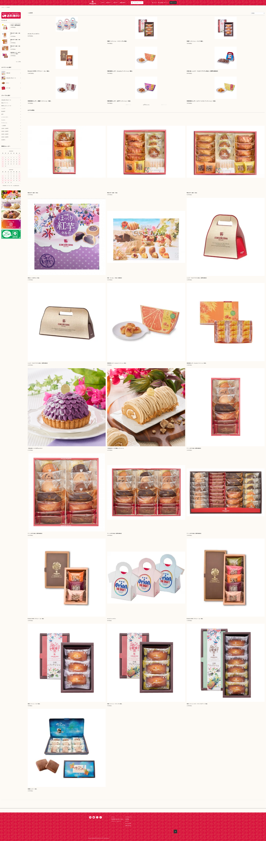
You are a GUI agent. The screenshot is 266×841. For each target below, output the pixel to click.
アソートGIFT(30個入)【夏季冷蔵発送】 (194, 533)
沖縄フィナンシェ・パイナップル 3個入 (117, 41)
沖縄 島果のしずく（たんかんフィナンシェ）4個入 (119, 71)
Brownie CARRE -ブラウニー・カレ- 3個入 (38, 71)
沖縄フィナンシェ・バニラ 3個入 (195, 41)
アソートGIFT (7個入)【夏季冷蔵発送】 (194, 448)
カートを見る (128, 823)
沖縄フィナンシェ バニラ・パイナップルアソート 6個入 (197, 703)
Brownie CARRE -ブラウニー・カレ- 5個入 (195, 618)
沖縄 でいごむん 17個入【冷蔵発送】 (114, 277)
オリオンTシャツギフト (33, 33)
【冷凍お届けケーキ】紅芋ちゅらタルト (35, 448)
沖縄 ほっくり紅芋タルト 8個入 (33, 277)
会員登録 (127, 819)
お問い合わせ (122, 2)
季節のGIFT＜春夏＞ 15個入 (15, 40)
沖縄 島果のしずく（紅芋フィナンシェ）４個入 (119, 101)
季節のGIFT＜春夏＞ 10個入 (15, 34)
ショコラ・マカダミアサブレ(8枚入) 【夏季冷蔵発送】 (38, 363)
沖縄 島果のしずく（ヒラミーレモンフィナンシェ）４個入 (201, 101)
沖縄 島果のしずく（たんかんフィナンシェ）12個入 (196, 363)
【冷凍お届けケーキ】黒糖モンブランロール (115, 448)
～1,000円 (8, 7)
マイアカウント (128, 817)
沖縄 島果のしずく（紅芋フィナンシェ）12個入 (15, 53)
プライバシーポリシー (116, 821)
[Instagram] (90, 817)
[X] (97, 817)
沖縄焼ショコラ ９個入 (32, 788)
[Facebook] (100, 817)
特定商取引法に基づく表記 (117, 819)
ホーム (103, 2)
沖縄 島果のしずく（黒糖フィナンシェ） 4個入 (39, 101)
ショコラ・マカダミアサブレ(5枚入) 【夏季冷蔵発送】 (15, 25)
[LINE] (93, 817)
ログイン (127, 821)
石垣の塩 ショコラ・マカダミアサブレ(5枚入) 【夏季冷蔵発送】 (202, 71)
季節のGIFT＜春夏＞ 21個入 (15, 47)
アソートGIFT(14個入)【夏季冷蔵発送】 (35, 533)
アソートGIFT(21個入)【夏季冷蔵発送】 (114, 533)
